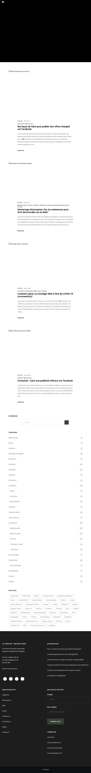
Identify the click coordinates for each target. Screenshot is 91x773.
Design (4, 727)
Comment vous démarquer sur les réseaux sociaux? (64, 670)
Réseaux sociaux (29, 124)
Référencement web (32, 621)
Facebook (45, 604)
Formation (30, 205)
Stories (68, 621)
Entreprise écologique (16, 453)
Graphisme (36, 205)
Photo (73, 613)
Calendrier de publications (65, 596)
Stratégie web (15, 625)
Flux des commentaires (54, 748)
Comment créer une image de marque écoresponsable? (65, 659)
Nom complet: (52, 707)
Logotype (76, 609)
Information (13, 480)
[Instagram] (11, 679)
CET (43, 770)
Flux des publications (54, 742)
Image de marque (16, 609)
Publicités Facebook (16, 621)
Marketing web (56, 205)
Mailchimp (14, 613)
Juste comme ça (14, 517)
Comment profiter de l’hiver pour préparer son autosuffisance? (68, 665)
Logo (67, 609)
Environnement (15, 501)
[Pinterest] (22, 679)
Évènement (12, 459)
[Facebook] (5, 679)
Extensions (14, 549)
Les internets (21, 124)
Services (11, 576)
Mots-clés (53, 613)
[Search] (66, 422)
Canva (12, 600)
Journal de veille (14, 512)
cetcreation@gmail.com (10, 660)
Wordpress (52, 625)
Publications (68, 617)
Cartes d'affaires (37, 600)
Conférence (6, 716)
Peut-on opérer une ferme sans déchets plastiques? (64, 649)
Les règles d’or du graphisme (56, 675)
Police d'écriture (44, 617)
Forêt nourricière (15, 565)
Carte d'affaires (23, 600)
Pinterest (33, 617)
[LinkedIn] (17, 679)
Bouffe (11, 443)
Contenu (63, 600)
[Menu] (87, 3)
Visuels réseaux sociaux (38, 625)
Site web (20, 207)
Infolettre (42, 205)
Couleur (72, 600)
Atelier (12, 491)
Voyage (11, 581)
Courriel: (50, 694)
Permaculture (13, 560)
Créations (12, 448)
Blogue (37, 596)
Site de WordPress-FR (54, 753)
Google (55, 604)
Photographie (13, 571)
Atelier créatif (26, 596)
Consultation (6, 721)
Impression (28, 609)
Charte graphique (51, 600)
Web (3, 705)
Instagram (49, 609)
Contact (14, 668)
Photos (25, 617)
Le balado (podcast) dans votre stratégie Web (62, 654)
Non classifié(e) (14, 555)
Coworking (13, 496)
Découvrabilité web (16, 604)
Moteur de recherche (40, 613)
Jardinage (12, 507)
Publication (57, 617)
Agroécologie (13, 437)
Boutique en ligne (22, 205)
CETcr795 (20, 121)
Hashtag (74, 604)
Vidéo (24, 625)
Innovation (12, 485)
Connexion (50, 737)
